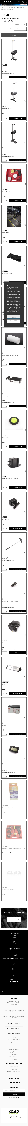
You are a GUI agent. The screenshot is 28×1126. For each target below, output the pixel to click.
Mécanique (14, 1054)
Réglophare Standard (7, 108)
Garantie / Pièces (14, 1041)
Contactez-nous (13, 1023)
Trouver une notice (14, 1066)
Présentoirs (14, 1059)
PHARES (3, 9)
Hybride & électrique (14, 1056)
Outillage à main (14, 1052)
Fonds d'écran (14, 1069)
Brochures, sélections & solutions (14, 1071)
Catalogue (14, 1067)
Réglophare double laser (7, 66)
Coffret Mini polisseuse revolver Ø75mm (11, 191)
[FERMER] (23, 282)
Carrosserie (14, 1057)
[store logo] (7, 2)
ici (16, 311)
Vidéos (14, 1037)
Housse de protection (7, 273)
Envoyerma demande (13, 919)
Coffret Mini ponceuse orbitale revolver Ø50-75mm (14, 848)
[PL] (12, 21)
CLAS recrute (14, 1042)
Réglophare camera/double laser (9, 150)
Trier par (12, 28)
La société (14, 1035)
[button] (25, 59)
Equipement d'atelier (14, 1049)
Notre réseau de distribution (14, 1039)
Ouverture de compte (13, 1028)
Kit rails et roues (5, 232)
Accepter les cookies (14, 316)
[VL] (5, 21)
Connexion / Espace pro (23, 2)
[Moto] (16, 21)
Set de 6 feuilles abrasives (8, 889)
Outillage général (14, 1051)
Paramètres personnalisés (13, 321)
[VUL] (8, 21)
